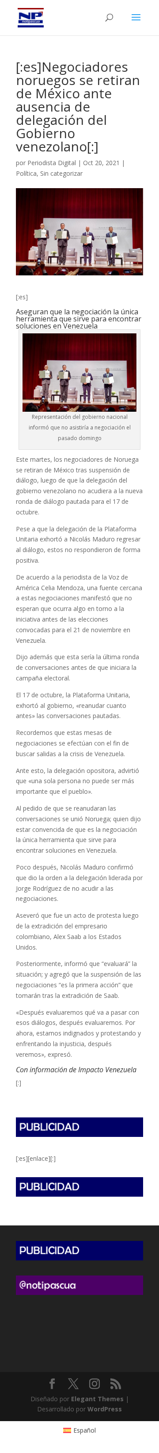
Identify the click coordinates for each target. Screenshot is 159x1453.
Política (26, 173)
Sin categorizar (61, 173)
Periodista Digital (51, 162)
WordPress (104, 1409)
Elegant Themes (97, 1399)
